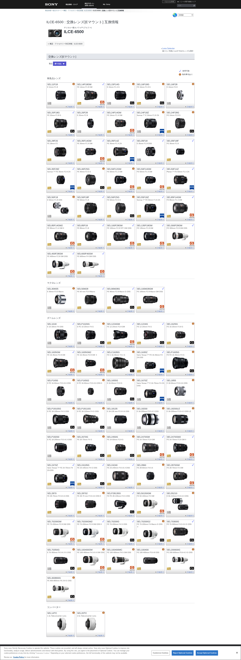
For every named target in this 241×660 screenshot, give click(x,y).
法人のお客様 (169, 2)
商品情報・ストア (71, 4)
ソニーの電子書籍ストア (187, 2)
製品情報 (48, 10)
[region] (120, 653)
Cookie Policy (18, 657)
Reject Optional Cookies (182, 653)
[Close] (237, 652)
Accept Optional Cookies (207, 653)
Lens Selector (168, 48)
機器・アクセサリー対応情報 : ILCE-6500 (78, 10)
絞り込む (58, 64)
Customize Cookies (160, 653)
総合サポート (57, 10)
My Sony (106, 4)
